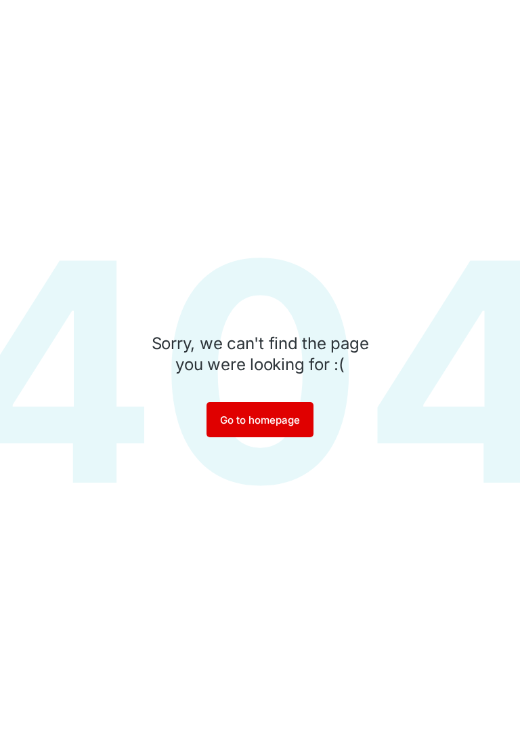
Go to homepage (260, 420)
